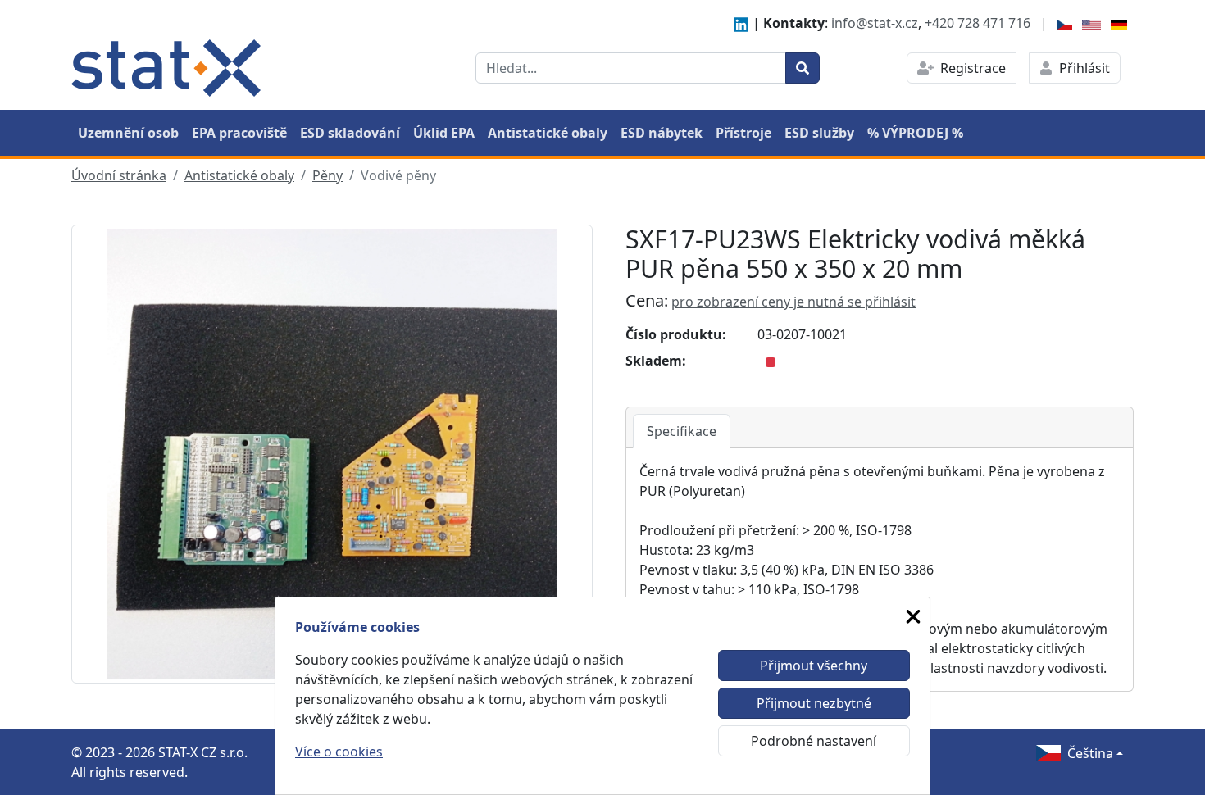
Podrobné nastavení (813, 741)
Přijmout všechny (813, 665)
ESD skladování (350, 133)
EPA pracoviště (239, 133)
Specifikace (681, 431)
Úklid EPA (444, 133)
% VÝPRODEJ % (915, 133)
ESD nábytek (662, 133)
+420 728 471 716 (977, 23)
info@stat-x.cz (874, 23)
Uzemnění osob (128, 133)
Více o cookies (339, 752)
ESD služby (819, 133)
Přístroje (743, 133)
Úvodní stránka (118, 175)
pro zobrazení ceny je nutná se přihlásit (793, 302)
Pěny (327, 175)
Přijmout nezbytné (814, 703)
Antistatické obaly (547, 133)
